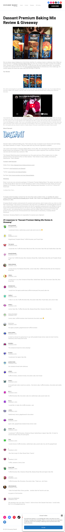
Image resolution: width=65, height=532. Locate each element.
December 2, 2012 (12, 305)
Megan (9, 234)
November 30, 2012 (12, 236)
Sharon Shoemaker (12, 314)
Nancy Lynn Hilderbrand (13, 498)
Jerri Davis (10, 476)
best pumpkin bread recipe (32, 66)
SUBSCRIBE (55, 6)
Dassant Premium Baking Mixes (22, 63)
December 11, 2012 (12, 402)
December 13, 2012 (12, 468)
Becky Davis (11, 323)
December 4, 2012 (12, 344)
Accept (43, 527)
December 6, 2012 (12, 353)
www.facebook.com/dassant (17, 168)
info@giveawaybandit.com (20, 198)
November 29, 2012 (12, 226)
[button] (62, 515)
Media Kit (46, 198)
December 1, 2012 (12, 265)
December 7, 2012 (12, 372)
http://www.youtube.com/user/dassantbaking (21, 175)
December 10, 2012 (12, 381)
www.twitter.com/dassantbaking (17, 172)
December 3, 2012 (12, 324)
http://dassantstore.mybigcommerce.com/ (23, 165)
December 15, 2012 (12, 487)
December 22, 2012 (12, 499)
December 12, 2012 (12, 411)
